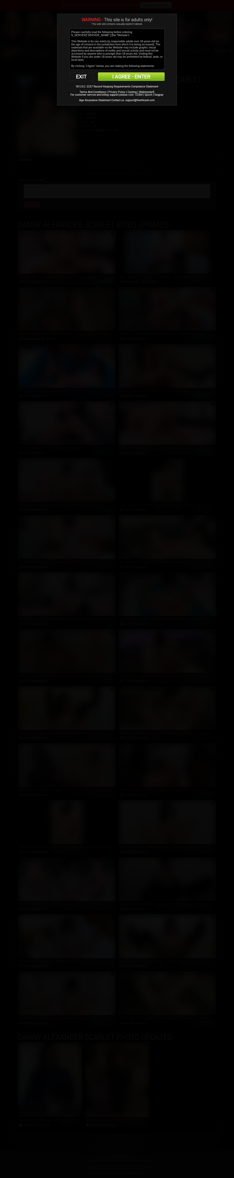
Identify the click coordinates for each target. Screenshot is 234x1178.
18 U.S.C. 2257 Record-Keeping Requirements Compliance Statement (117, 86)
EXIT (81, 77)
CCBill (139, 94)
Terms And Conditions (93, 92)
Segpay (158, 94)
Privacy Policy (116, 92)
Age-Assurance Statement (95, 100)
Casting (132, 92)
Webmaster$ (146, 92)
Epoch (148, 94)
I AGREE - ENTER (131, 77)
